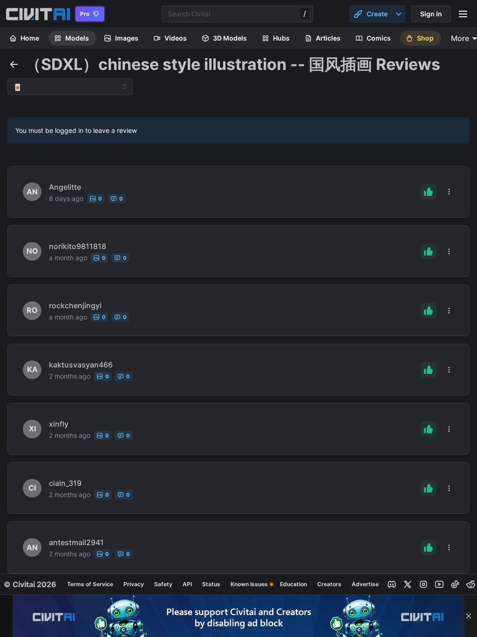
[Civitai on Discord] (392, 584)
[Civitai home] (38, 14)
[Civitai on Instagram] (423, 584)
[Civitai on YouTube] (439, 584)
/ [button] (304, 13)
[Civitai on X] (408, 584)
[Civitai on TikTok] (455, 584)
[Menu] (463, 14)
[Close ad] (468, 616)
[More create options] (399, 14)
